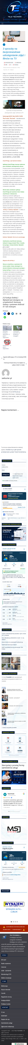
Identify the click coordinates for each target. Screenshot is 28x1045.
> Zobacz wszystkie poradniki (9, 727)
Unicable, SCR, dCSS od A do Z (16, 705)
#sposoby (5, 69)
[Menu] (2, 23)
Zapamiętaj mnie (18, 474)
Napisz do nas (5, 1019)
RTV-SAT (3, 960)
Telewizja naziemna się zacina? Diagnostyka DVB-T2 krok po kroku (15, 690)
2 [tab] (13, 922)
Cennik (3, 993)
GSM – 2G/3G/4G (6, 971)
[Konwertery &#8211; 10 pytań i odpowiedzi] (7, 342)
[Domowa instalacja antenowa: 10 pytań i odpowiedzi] (7, 327)
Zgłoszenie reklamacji (7, 1026)
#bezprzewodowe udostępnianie (10, 67)
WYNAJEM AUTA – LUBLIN (14, 910)
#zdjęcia (11, 69)
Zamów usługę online (15, 874)
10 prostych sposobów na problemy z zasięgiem (16, 333)
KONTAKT (4, 1016)
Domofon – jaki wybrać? (14, 697)
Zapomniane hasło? (17, 476)
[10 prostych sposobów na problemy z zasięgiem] (17, 327)
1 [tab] (11, 922)
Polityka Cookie (5, 1004)
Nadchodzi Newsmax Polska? (9, 644)
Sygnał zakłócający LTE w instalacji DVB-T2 (15, 358)
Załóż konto (16, 478)
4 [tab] (17, 922)
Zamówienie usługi (6, 1023)
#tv (8, 69)
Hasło (3, 470)
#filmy (18, 67)
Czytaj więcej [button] (6, 807)
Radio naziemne (6, 963)
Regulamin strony (6, 997)
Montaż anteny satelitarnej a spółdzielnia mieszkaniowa (17, 714)
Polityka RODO (5, 1000)
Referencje (4, 986)
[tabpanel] (14, 907)
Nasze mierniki (5, 989)
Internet (3, 967)
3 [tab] (15, 922)
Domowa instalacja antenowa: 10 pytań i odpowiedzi (6, 334)
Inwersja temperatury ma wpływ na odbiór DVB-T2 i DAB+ (14, 364)
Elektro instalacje (6, 978)
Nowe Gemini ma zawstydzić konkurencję (12, 642)
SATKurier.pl (16, 392)
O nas (3, 1012)
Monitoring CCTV (6, 974)
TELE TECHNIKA (14, 17)
